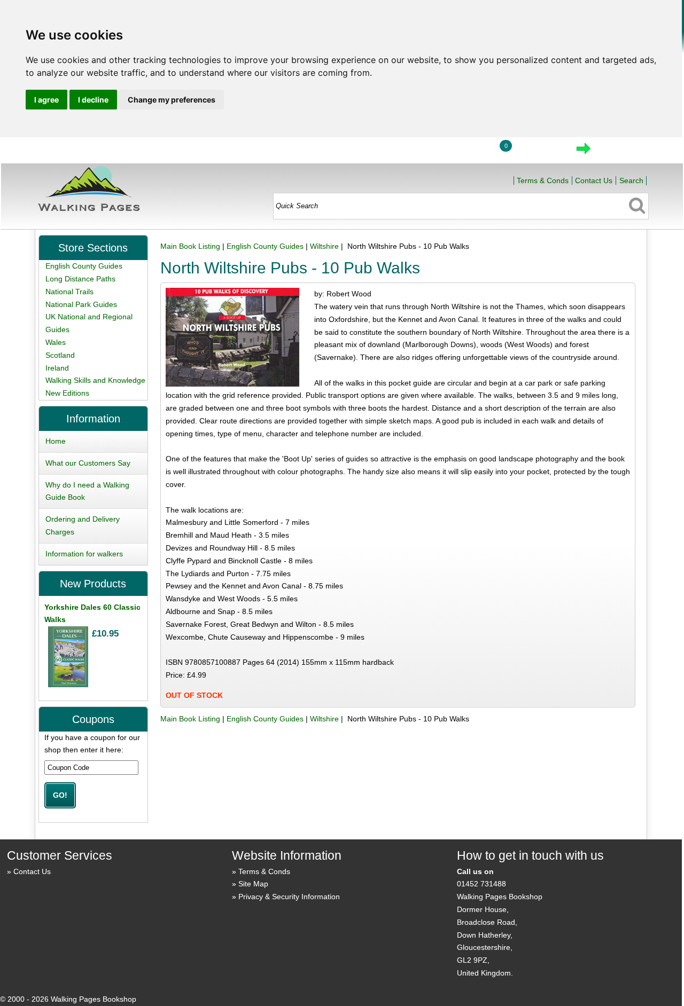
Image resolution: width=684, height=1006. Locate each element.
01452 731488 (481, 883)
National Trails (69, 291)
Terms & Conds (543, 180)
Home (414, 151)
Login (464, 151)
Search (631, 180)
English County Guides (265, 246)
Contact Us (593, 180)
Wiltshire (324, 246)
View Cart (538, 151)
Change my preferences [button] (171, 99)
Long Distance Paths (80, 278)
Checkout (619, 151)
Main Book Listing (190, 246)
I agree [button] (46, 99)
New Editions (67, 393)
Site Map (253, 883)
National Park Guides (81, 304)
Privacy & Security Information (289, 896)
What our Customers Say (87, 463)
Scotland (60, 355)
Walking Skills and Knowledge (95, 380)
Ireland (57, 368)
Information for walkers (84, 553)
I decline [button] (93, 99)
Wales (55, 342)
